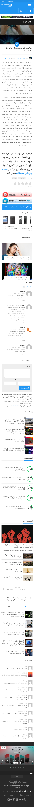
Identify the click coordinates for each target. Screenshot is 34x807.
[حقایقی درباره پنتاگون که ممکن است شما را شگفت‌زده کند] (28, 556)
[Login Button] (21, 10)
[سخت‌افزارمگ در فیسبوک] (14, 799)
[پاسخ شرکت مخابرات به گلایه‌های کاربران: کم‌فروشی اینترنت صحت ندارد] (28, 624)
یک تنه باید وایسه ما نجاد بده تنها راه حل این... (14, 683)
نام (29, 379)
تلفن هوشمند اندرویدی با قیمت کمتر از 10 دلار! (11, 228)
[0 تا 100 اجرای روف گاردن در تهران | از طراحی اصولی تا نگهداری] (28, 563)
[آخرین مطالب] (25, 607)
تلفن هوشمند (22, 178)
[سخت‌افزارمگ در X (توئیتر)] (11, 799)
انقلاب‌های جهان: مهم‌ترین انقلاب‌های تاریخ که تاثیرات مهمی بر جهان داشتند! (18, 546)
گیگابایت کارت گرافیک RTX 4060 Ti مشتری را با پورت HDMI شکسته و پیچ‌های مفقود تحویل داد (14, 431)
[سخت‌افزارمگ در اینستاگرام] (17, 799)
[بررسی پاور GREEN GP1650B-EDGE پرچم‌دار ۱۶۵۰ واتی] (29, 441)
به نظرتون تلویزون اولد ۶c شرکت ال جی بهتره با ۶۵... (14, 706)
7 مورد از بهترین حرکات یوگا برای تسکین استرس (13, 570)
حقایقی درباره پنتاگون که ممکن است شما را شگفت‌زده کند (12, 556)
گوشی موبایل (27, 21)
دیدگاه (26, 287)
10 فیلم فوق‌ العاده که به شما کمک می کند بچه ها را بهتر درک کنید (18, 279)
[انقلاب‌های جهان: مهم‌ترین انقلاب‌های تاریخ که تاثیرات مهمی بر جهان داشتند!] (17, 534)
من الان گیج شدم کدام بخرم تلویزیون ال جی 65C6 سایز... (15, 691)
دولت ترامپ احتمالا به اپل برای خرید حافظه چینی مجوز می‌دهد (14, 652)
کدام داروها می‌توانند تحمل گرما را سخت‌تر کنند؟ (18, 259)
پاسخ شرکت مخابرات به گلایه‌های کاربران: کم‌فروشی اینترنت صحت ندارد (13, 624)
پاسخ (23, 300)
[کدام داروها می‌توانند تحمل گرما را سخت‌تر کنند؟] (17, 251)
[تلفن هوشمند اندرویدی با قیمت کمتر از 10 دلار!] (9, 220)
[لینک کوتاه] (6, 58)
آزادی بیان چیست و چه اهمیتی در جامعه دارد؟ (13, 578)
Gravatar (15, 406)
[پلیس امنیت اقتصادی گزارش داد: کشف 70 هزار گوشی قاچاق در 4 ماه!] (28, 633)
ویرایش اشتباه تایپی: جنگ (20, 729)
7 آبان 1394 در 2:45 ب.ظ (17, 294)
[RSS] (25, 799)
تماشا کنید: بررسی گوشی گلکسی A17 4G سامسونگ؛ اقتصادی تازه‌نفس (14, 498)
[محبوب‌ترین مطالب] (9, 607)
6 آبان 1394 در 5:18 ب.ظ (17, 347)
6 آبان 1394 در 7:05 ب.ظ (14, 305)
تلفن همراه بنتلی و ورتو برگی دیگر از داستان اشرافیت (26, 229)
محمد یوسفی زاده (21, 58)
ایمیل (14, 379)
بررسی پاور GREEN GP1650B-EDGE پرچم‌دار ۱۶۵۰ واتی (14, 441)
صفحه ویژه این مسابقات (17, 171)
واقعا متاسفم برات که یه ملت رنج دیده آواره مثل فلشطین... (14, 722)
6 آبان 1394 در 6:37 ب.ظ (17, 329)
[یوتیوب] (17, 194)
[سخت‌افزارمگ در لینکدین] (9, 799)
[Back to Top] (17, 776)
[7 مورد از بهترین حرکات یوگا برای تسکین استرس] (28, 570)
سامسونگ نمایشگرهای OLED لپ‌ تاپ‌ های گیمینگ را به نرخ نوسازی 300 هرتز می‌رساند (13, 450)
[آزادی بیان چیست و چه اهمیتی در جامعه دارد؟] (28, 578)
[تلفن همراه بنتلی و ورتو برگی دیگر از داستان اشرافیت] (24, 220)
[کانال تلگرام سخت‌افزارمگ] (20, 799)
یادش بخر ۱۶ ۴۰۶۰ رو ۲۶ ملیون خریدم (17, 668)
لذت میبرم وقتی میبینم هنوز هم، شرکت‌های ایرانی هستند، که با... (15, 698)
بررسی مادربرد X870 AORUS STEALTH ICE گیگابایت (14, 488)
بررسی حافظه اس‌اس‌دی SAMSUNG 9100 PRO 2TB (13, 479)
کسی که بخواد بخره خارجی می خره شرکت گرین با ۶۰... (14, 714)
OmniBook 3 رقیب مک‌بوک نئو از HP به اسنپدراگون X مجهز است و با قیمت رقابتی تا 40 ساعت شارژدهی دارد (13, 643)
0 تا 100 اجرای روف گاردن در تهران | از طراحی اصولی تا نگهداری (12, 563)
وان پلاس (14, 178)
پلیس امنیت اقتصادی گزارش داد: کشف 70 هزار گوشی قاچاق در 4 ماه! (14, 208)
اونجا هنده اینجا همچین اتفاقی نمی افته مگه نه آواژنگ (14, 676)
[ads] (17, 17)
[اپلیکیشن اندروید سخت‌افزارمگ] (23, 799)
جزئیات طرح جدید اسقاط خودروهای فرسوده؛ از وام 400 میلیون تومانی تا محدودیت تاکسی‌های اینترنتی (14, 422)
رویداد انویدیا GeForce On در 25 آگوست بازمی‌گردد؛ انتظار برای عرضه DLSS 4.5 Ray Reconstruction (12, 614)
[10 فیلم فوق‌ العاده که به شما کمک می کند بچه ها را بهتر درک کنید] (17, 271)
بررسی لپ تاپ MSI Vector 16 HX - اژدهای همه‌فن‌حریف (15, 507)
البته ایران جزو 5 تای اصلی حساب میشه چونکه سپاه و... (14, 737)
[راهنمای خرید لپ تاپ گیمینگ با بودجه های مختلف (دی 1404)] (17, 755)
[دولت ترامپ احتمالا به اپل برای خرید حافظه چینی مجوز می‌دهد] (28, 652)
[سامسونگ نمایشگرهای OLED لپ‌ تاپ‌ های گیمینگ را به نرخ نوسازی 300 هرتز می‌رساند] (29, 450)
